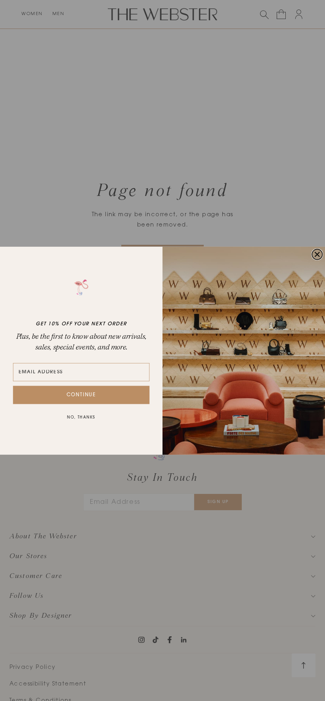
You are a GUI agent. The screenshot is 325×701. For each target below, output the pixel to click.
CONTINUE (81, 394)
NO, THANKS (81, 418)
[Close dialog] (317, 254)
